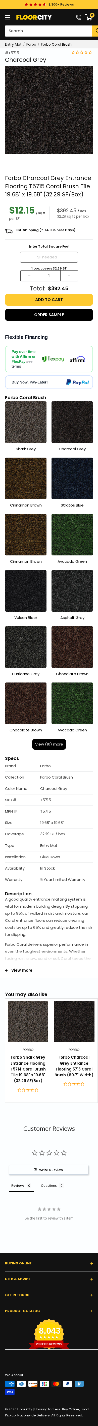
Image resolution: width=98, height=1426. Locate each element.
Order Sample (49, 315)
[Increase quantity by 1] (69, 276)
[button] (49, 766)
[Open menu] (7, 17)
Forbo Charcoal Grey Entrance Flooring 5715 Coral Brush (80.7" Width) (74, 1066)
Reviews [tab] (17, 1185)
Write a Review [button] (51, 1170)
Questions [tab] (49, 1185)
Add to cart (49, 300)
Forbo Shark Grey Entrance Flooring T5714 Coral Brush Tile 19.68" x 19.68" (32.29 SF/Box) (28, 1069)
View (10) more (49, 744)
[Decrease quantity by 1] (29, 276)
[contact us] (78, 17)
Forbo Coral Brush (56, 44)
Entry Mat (13, 44)
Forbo (31, 44)
